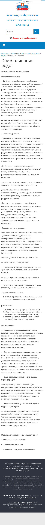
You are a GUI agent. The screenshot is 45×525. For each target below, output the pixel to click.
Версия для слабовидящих (24, 38)
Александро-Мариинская (22, 15)
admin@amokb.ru (10, 505)
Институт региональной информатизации (25, 506)
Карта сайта (12, 502)
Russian (29, 1)
